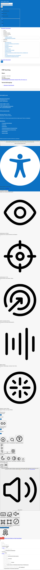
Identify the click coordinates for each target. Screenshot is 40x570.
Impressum (4, 124)
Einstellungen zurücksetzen (4, 527)
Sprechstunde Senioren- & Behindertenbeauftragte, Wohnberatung (16, 52)
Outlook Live (24, 79)
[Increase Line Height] (1, 429)
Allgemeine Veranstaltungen (9, 85)
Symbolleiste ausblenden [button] (4, 190)
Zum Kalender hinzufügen (6, 78)
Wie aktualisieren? (32, 469)
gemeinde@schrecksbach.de (8, 106)
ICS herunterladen (5, 79)
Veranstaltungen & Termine (9, 50)
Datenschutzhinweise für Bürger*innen (9, 129)
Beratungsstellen (8, 42)
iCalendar (16, 79)
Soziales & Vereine (5, 546)
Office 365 (20, 79)
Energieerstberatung (8, 46)
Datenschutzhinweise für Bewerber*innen (9, 128)
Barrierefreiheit (5, 131)
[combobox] (20, 142)
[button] (0, 145)
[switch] (0, 235)
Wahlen (6, 54)
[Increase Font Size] (1, 415)
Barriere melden (5, 133)
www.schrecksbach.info (6, 107)
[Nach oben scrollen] (1, 538)
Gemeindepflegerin (8, 51)
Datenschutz (4, 126)
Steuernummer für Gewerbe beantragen (12, 56)
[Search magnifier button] (2, 7)
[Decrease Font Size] (1, 419)
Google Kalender (11, 79)
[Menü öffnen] (2, 62)
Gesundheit (7, 47)
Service (3, 553)
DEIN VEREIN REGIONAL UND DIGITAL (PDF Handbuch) (13, 55)
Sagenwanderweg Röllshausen (10, 38)
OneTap (7, 188)
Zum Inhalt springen (3, 526)
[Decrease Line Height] (1, 433)
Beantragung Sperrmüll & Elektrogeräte (12, 43)
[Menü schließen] (0, 540)
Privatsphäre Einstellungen (7, 123)
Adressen (4, 551)
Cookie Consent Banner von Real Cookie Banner (13, 538)
